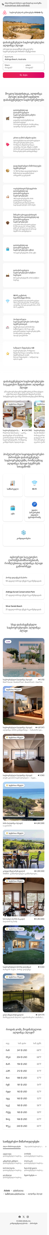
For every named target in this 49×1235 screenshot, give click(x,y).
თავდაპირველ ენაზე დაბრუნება (17, 5)
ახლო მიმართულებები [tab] (12, 1146)
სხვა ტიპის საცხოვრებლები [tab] (35, 1146)
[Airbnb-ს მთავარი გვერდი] (4, 12)
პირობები (33, 1223)
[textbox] (13, 67)
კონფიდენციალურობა (19, 1223)
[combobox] (23, 59)
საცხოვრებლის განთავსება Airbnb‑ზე (26, 12)
